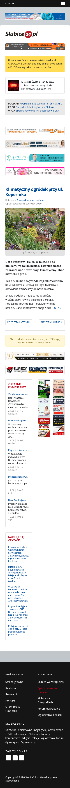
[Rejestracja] (51, 3)
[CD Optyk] (44, 427)
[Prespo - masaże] (35, 157)
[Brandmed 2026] (35, 16)
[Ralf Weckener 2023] (59, 426)
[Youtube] (21, 757)
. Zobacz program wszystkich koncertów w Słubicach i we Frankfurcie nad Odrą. (31, 87)
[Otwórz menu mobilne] (63, 3)
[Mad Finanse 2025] (35, 130)
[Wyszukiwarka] (56, 3)
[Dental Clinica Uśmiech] (59, 408)
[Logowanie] (46, 3)
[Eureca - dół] (35, 369)
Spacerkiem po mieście (30, 200)
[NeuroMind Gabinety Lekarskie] (35, 144)
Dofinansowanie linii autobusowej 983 (38, 110)
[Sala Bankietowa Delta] (35, 356)
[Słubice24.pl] (21, 34)
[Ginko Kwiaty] (59, 388)
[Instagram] (15, 757)
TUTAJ (56, 308)
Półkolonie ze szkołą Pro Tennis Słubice (42, 103)
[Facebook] (8, 757)
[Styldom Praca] (44, 388)
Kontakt (10, 3)
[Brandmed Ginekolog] (35, 171)
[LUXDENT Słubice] (44, 408)
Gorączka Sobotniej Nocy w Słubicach (36, 107)
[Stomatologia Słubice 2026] (35, 46)
